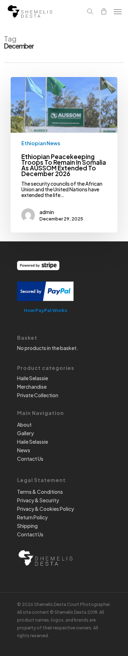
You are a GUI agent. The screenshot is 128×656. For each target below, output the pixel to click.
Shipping (27, 526)
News (23, 450)
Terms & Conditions (40, 491)
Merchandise (32, 386)
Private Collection (37, 395)
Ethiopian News (40, 143)
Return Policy (32, 517)
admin (46, 212)
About (24, 424)
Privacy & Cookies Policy (45, 509)
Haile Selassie (32, 378)
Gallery (25, 433)
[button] (118, 11)
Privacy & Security (38, 500)
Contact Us (30, 458)
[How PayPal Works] (45, 304)
